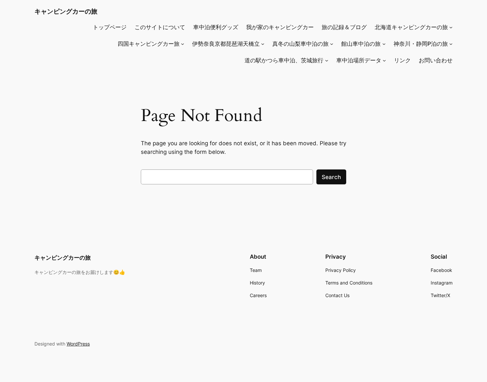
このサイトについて (160, 27)
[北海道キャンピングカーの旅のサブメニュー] (451, 27)
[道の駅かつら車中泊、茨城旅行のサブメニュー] (326, 60)
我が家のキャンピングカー (280, 27)
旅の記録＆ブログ (344, 27)
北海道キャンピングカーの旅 (411, 27)
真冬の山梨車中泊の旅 (300, 43)
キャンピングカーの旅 (65, 11)
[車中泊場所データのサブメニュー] (384, 60)
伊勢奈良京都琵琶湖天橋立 (226, 43)
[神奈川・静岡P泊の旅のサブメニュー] (451, 43)
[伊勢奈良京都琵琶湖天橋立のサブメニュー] (262, 43)
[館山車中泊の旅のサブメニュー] (384, 43)
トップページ (110, 27)
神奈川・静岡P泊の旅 (421, 43)
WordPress (78, 344)
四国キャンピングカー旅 (149, 43)
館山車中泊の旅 (361, 43)
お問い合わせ (436, 60)
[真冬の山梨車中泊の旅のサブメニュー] (331, 43)
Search (331, 177)
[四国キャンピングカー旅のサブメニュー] (182, 43)
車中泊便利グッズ (215, 27)
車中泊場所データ (358, 60)
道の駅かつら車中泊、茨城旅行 (283, 60)
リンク (402, 60)
